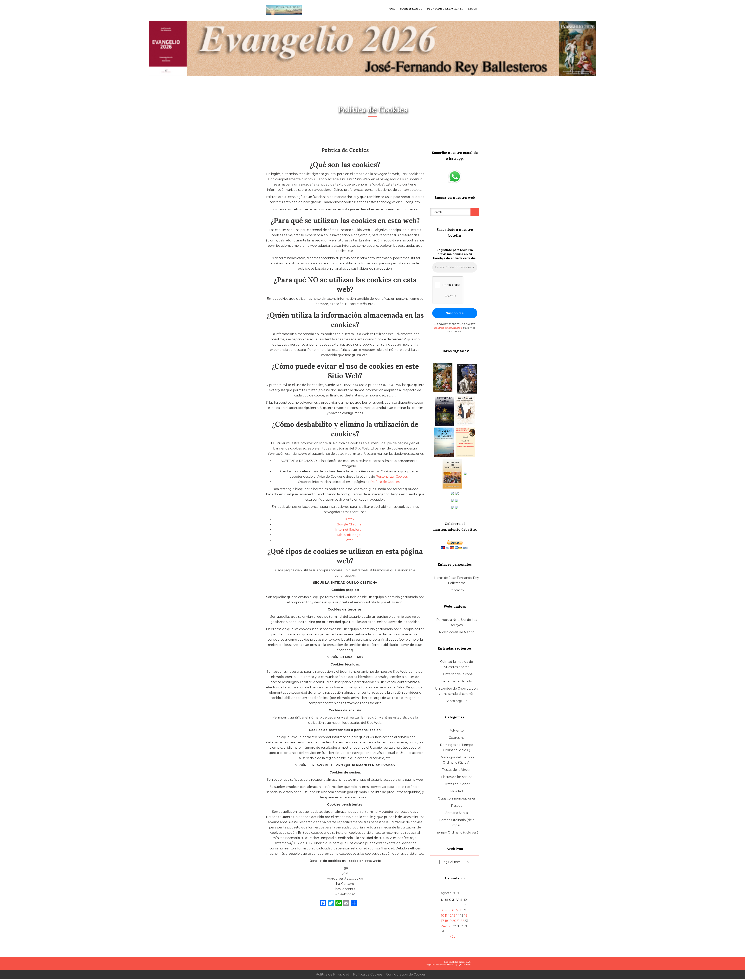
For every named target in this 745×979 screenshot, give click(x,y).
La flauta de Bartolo (456, 681)
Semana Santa (456, 813)
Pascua (456, 805)
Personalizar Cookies (392, 476)
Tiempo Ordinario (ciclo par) (456, 832)
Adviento (457, 730)
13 (453, 915)
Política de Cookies (384, 482)
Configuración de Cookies (405, 974)
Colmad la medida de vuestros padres (456, 664)
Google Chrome (349, 524)
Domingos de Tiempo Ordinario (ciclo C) (456, 747)
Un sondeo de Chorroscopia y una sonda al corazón (456, 691)
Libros (472, 8)
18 (446, 921)
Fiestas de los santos (456, 777)
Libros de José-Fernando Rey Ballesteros (456, 580)
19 (450, 921)
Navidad (456, 791)
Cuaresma (456, 737)
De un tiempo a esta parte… (445, 8)
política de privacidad (448, 327)
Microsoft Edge (349, 535)
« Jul (453, 936)
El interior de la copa (457, 674)
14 (457, 915)
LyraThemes (464, 964)
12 (450, 915)
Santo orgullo (456, 701)
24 (443, 926)
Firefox (349, 519)
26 (450, 926)
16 (465, 915)
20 (454, 921)
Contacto (457, 590)
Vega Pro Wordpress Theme (440, 964)
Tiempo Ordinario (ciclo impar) (457, 822)
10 (442, 915)
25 (447, 926)
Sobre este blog (411, 8)
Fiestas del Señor (457, 784)
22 (462, 921)
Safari (349, 540)
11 (446, 915)
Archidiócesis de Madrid (457, 632)
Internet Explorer (349, 529)
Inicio (392, 8)
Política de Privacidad (332, 974)
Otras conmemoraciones (457, 798)
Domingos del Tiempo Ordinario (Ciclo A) (457, 759)
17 (442, 921)
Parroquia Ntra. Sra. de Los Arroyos (456, 622)
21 (457, 921)
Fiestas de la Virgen (456, 770)
